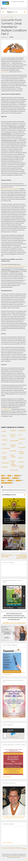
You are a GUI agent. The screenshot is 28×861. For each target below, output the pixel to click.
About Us (14, 848)
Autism (4, 444)
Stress (21, 457)
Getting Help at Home (11, 548)
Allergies (5, 440)
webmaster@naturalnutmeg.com (15, 856)
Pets (20, 443)
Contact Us (8, 848)
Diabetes (5, 467)
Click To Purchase (7, 718)
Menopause (22, 430)
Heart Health (14, 440)
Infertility (13, 450)
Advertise (19, 848)
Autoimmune (6, 448)
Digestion (13, 430)
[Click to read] (14, 504)
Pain (20, 434)
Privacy (3, 848)
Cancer (5, 452)
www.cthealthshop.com (6, 409)
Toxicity (21, 461)
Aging (4, 435)
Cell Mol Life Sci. (5, 71)
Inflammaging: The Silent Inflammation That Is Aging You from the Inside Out (14, 520)
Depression (6, 462)
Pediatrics (22, 439)
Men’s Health (14, 470)
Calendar (25, 848)
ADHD (4, 431)
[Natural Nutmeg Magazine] (11, 13)
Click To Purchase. (7, 776)
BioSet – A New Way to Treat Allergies (7, 555)
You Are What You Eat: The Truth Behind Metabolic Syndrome (21, 556)
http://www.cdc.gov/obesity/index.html (10, 188)
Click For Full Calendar (7, 842)
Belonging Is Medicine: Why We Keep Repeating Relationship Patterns (17, 3)
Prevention (22, 447)
